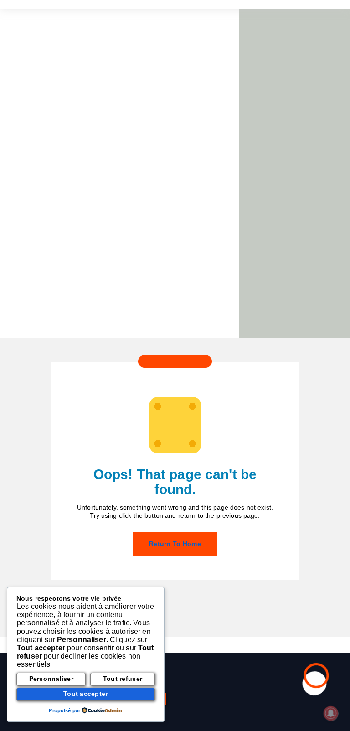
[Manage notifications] (331, 713)
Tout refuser (122, 678)
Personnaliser (51, 678)
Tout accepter (85, 693)
